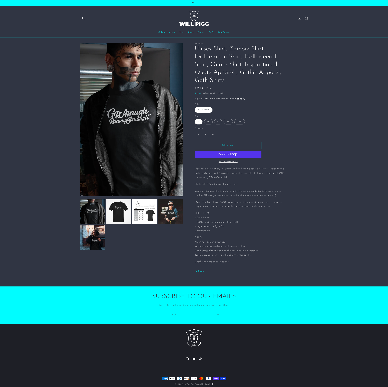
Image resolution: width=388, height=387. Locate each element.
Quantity (199, 128)
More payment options (228, 161)
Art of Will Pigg (188, 384)
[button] (83, 18)
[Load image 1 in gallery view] (92, 211)
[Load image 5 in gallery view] (92, 237)
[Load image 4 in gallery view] (170, 211)
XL (228, 122)
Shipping (199, 93)
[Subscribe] (217, 314)
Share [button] (201, 271)
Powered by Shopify (203, 384)
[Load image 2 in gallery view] (118, 211)
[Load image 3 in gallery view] (144, 211)
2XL (239, 122)
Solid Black (203, 110)
